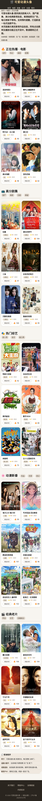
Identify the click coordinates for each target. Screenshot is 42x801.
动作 (4, 53)
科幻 (11, 53)
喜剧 (19, 53)
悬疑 (26, 195)
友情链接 (30, 785)
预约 (33, 8)
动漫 (28, 8)
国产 (4, 195)
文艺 (11, 618)
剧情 (26, 53)
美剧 (11, 195)
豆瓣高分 (20, 618)
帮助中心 (21, 785)
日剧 (19, 195)
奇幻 (38, 476)
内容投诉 (21, 790)
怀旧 (4, 618)
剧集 (18, 8)
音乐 (13, 337)
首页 (9, 8)
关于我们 (11, 785)
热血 (23, 476)
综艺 (23, 8)
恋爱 (30, 476)
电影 (14, 8)
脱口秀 (21, 337)
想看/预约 (7, 96)
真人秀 (5, 337)
